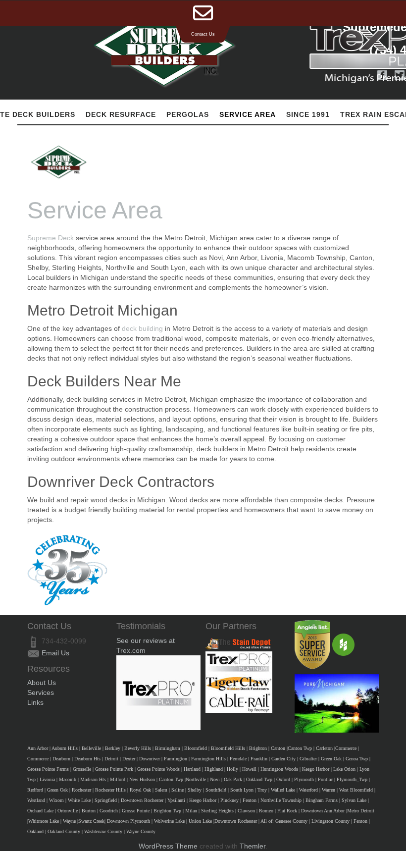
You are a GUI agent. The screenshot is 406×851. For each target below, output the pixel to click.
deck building (142, 328)
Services (40, 692)
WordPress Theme (168, 846)
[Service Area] (59, 162)
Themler (252, 846)
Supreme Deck (50, 238)
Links (35, 702)
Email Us (55, 653)
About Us (41, 683)
